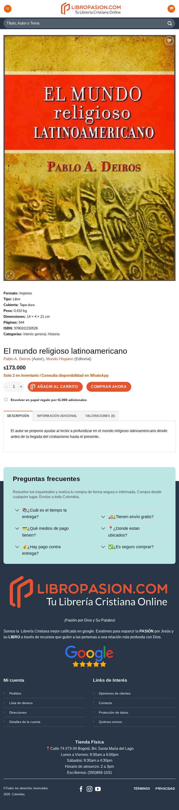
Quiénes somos (110, 722)
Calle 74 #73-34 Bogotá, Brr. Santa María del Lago (92, 749)
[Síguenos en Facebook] (81, 789)
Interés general (34, 334)
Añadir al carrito (57, 387)
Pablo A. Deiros (17, 359)
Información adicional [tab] (57, 416)
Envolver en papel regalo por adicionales (48, 400)
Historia (53, 334)
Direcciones (18, 712)
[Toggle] (17, 511)
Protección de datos (113, 712)
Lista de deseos (21, 703)
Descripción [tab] (18, 416)
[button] (7, 9)
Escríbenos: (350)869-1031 (89, 773)
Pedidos (15, 693)
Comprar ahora (109, 387)
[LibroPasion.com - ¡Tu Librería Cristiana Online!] (91, 8)
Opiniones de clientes (115, 693)
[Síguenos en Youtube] (98, 789)
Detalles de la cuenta (24, 722)
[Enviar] (170, 23)
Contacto (105, 703)
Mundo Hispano (59, 359)
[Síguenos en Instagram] (89, 789)
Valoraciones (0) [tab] (100, 416)
